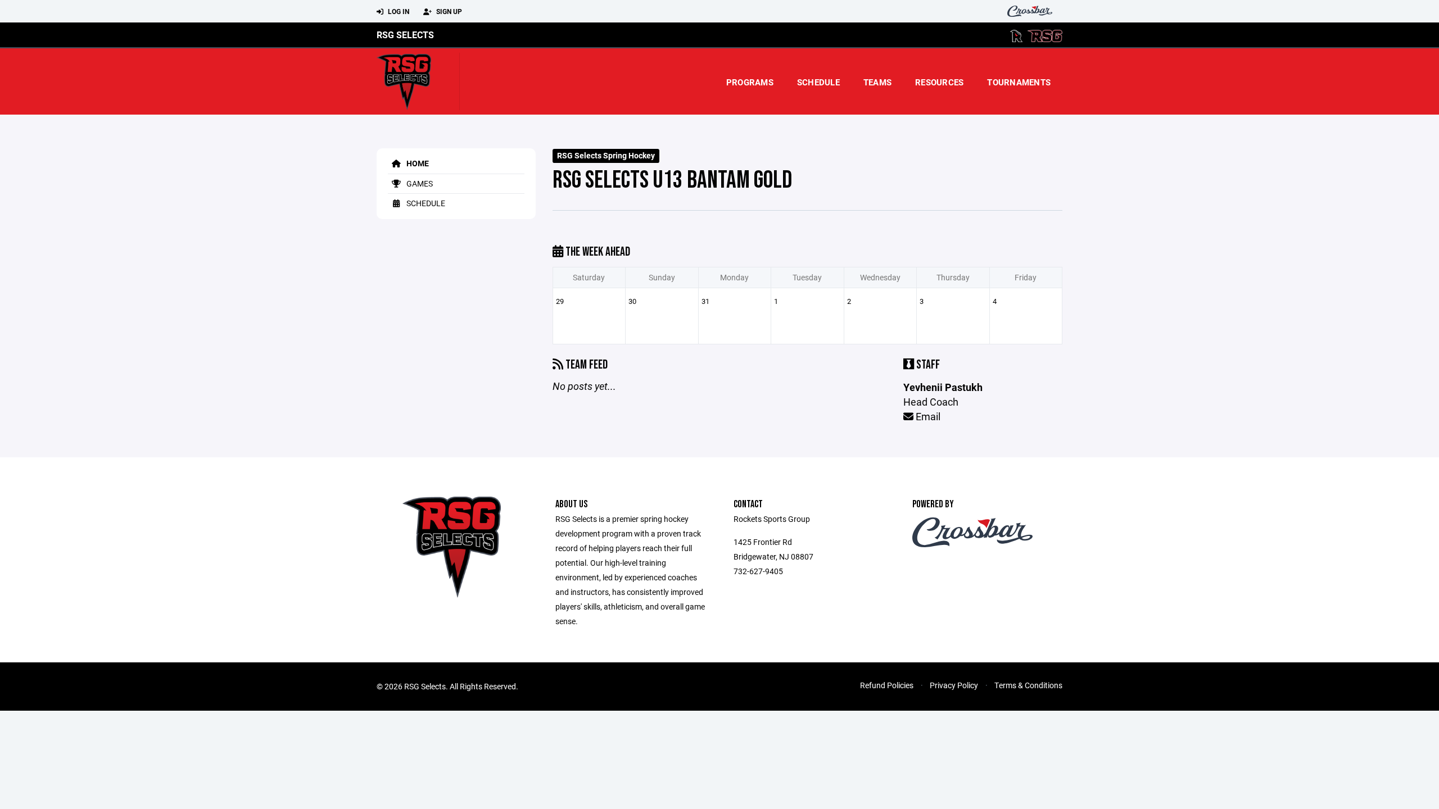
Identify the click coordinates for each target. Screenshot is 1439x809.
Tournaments (1019, 82)
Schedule (818, 82)
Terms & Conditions (1028, 685)
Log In (397, 11)
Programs (749, 82)
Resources (939, 82)
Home (417, 163)
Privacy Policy (954, 685)
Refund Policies (886, 685)
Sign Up (448, 11)
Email (926, 416)
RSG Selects (405, 34)
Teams (877, 82)
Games (419, 183)
